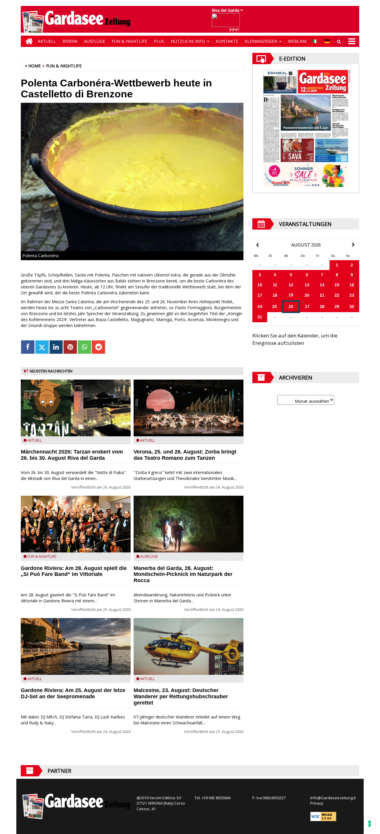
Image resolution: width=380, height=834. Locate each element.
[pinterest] (70, 347)
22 (337, 295)
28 (322, 306)
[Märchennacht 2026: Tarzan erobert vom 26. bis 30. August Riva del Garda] (76, 408)
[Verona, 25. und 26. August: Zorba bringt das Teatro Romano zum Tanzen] (188, 408)
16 (351, 284)
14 (322, 284)
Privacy (316, 803)
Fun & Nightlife (129, 41)
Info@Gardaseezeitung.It (333, 797)
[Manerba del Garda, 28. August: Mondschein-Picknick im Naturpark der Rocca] (188, 524)
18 (275, 295)
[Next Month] (353, 245)
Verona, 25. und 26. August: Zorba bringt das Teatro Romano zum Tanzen (185, 455)
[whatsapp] (84, 347)
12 (291, 284)
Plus (159, 41)
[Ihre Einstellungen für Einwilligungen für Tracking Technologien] (369, 823)
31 (259, 317)
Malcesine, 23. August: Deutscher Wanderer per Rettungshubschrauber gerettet (181, 696)
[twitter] (42, 347)
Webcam (297, 41)
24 (259, 306)
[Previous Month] (257, 245)
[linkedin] (56, 347)
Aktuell (47, 41)
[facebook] (27, 347)
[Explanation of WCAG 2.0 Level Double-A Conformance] (323, 816)
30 (351, 306)
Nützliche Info (188, 41)
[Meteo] (227, 23)
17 (259, 295)
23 (351, 295)
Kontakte (227, 41)
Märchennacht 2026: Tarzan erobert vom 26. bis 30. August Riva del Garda (72, 455)
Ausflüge (94, 41)
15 (337, 284)
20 (307, 295)
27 (307, 306)
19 (291, 295)
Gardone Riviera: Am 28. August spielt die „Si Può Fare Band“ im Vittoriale (74, 571)
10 (259, 284)
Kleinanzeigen (261, 41)
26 (291, 306)
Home (34, 66)
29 (337, 306)
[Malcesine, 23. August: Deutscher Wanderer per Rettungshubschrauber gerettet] (188, 646)
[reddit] (98, 347)
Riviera (69, 41)
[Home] (27, 41)
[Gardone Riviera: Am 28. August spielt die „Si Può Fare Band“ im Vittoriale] (76, 524)
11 (275, 284)
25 (274, 306)
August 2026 (306, 245)
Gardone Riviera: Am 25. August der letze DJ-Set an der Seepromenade (73, 693)
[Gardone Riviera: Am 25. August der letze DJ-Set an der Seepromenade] (76, 646)
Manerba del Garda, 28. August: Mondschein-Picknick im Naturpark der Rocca (183, 574)
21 (322, 295)
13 (307, 284)
